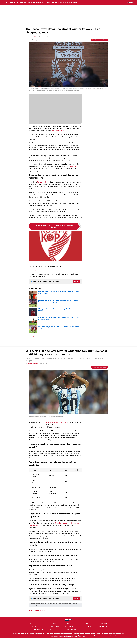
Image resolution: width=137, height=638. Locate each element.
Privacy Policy (54, 626)
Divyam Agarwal (33, 36)
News (21, 2)
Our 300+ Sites (86, 623)
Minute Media (20, 633)
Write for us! (33, 270)
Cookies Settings (70, 629)
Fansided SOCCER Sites (70, 2)
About (48, 2)
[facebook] (123, 2)
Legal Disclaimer (103, 626)
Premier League (57, 2)
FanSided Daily (102, 623)
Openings (53, 623)
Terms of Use (69, 626)
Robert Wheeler (33, 363)
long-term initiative (58, 131)
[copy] (39, 40)
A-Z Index (53, 629)
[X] (127, 2)
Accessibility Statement (36, 629)
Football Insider (42, 182)
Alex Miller (73, 166)
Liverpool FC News (39, 337)
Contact (67, 623)
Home (30, 337)
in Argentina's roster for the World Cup (54, 422)
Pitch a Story (33, 626)
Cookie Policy (86, 626)
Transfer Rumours (29, 2)
